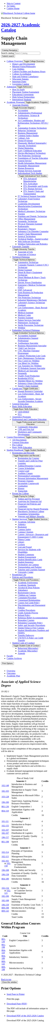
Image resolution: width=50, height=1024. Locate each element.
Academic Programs (15, 102)
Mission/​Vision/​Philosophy (24, 66)
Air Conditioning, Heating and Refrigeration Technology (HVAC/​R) (33, 123)
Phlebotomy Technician (28, 322)
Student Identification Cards (30, 559)
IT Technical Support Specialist (31, 196)
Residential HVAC (26, 378)
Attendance (23, 590)
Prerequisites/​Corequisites (29, 476)
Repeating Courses (26, 620)
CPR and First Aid (26, 429)
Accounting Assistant (27, 335)
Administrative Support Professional (28, 339)
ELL (20, 414)
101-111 (5, 821)
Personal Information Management (33, 478)
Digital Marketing (25, 148)
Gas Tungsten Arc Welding (30, 366)
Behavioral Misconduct (28, 648)
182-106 (5, 896)
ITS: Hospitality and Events (35, 186)
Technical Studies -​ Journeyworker (33, 239)
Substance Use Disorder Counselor (33, 231)
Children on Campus (27, 595)
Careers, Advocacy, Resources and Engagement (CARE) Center (33, 535)
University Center (25, 572)
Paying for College (20, 493)
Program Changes (25, 481)
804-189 (5, 879)
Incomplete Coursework (28, 483)
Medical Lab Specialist (28, 371)
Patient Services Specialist (29, 320)
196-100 (5, 802)
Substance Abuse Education (30, 383)
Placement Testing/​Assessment (25, 92)
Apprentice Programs (21, 417)
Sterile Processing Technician (30, 325)
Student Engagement (27, 557)
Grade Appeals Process (28, 613)
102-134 (5, 888)
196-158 (5, 874)
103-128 (5, 796)
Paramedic (22, 373)
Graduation (23, 486)
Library (21, 542)
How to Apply (18, 89)
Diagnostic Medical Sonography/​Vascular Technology (32, 144)
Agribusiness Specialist (28, 343)
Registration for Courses (28, 458)
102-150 (7, 864)
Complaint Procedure (27, 597)
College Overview (15, 61)
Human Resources (26, 168)
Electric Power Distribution (30, 282)
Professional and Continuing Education (29, 419)
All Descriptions (19, 440)
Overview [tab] (11, 671)
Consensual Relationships (29, 600)
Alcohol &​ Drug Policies (29, 587)
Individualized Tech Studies (30, 173)
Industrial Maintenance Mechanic (32, 300)
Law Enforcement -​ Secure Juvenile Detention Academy (30, 400)
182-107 (5, 833)
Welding (21, 327)
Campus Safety (24, 529)
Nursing (21, 214)
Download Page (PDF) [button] (17, 1004)
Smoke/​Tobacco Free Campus (31, 628)
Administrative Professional (30, 113)
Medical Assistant (25, 312)
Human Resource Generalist (30, 391)
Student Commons (26, 554)
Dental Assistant (25, 270)
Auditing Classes (25, 473)
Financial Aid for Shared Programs (33, 509)
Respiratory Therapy (27, 229)
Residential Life (19, 574)
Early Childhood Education (30, 150)
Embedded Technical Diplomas (26, 330)
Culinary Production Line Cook (32, 356)
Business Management (28, 133)
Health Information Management (32, 163)
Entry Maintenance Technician (31, 358)
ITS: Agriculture (30, 184)
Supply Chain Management (30, 234)
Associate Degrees (20, 105)
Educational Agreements (23, 94)
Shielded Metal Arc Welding (30, 381)
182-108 (5, 900)
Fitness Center (24, 539)
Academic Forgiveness (28, 582)
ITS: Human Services (32, 189)
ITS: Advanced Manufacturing (30, 179)
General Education (20, 404)
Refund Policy (24, 615)
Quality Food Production (29, 376)
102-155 (5, 825)
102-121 (7, 891)
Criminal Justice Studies (28, 135)
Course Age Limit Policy (29, 603)
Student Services (19, 519)
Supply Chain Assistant (28, 386)
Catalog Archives (14, 658)
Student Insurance (25, 562)
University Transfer (20, 246)
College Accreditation (21, 74)
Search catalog (7, 53)
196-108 (5, 870)
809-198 (5, 908)
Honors (21, 488)
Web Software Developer (29, 241)
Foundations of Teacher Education (33, 158)
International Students (21, 99)
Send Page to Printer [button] (16, 994)
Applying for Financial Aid (30, 501)
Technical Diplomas (21, 257)
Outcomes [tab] (11, 673)
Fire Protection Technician (29, 155)
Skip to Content (13, 3)
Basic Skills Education (22, 406)
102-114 (5, 852)
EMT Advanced (25, 290)
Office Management (26, 219)
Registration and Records (23, 453)
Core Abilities (18, 69)
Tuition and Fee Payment (29, 499)
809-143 (5, 911)
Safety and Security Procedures (31, 625)
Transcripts (22, 491)
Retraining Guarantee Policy (30, 623)
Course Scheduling (26, 468)
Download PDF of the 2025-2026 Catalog (25, 1016)
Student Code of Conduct (23, 643)
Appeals (21, 653)
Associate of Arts (25, 252)
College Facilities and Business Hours (28, 71)
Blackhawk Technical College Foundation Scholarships (31, 512)
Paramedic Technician (27, 221)
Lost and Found (25, 547)
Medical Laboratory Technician (31, 211)
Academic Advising (26, 522)
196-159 (5, 905)
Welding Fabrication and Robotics (33, 244)
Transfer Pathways (26, 635)
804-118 (5, 811)
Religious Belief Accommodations (33, 618)
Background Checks (27, 592)
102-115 (5, 856)
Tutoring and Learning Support (31, 569)
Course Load (23, 471)
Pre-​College (17, 445)
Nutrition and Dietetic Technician (32, 216)
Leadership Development (29, 204)
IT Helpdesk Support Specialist (31, 368)
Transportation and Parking (30, 567)
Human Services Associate (29, 171)
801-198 (5, 842)
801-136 (5, 806)
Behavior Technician (27, 130)
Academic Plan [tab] (13, 676)
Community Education (28, 427)
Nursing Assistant (25, 317)
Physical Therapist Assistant (30, 224)
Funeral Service (25, 160)
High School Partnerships (23, 97)
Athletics (22, 524)
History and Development (23, 64)
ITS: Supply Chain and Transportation (33, 192)
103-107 (5, 830)
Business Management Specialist (32, 345)
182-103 (5, 791)
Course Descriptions (15, 437)
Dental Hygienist (25, 140)
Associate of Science (27, 254)
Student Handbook (15, 450)
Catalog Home (13, 8)
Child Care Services (26, 348)
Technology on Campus (28, 564)
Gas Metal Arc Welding (28, 363)
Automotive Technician (28, 262)
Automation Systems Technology (32, 128)
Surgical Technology (27, 236)
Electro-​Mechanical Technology (32, 153)
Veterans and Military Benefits (31, 516)
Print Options (7, 663)
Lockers (21, 544)
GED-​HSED (23, 412)
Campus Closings (25, 532)
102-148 (5, 785)
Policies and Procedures (22, 577)
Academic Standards (27, 585)
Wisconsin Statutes (20, 79)
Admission (11, 87)
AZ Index (11, 6)
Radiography (23, 226)
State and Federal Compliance (25, 76)
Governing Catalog (20, 84)
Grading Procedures (26, 610)
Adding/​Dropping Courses (29, 466)
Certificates (17, 388)
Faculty (10, 656)
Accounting (23, 110)
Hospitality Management (28, 166)
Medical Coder (24, 315)
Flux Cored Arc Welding (28, 361)
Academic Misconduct (28, 651)
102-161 (5, 861)
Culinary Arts (24, 138)
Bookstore (22, 527)
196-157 (5, 837)
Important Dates (19, 81)
